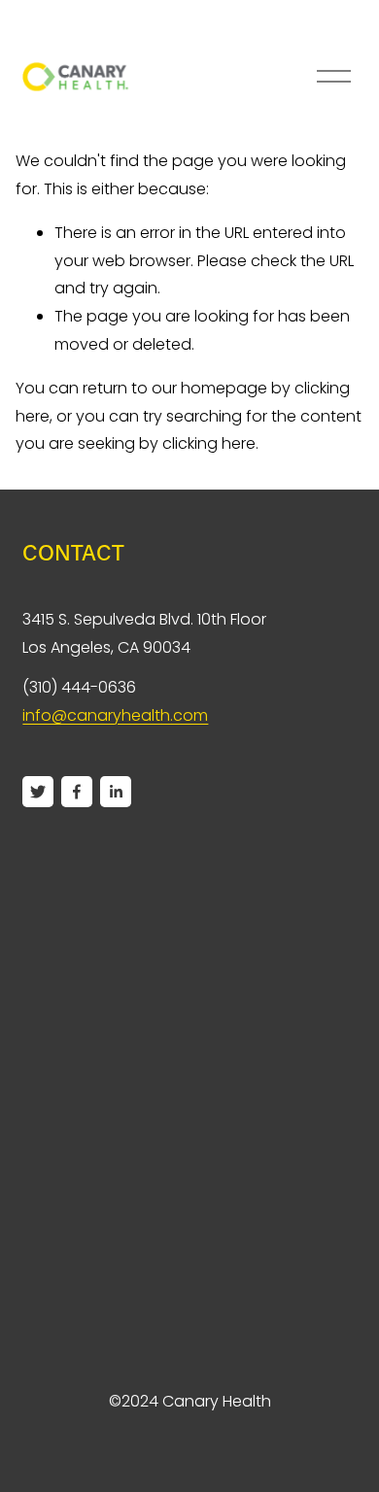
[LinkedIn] (115, 791)
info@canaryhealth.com (115, 715)
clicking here (209, 443)
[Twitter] (37, 791)
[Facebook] (76, 791)
